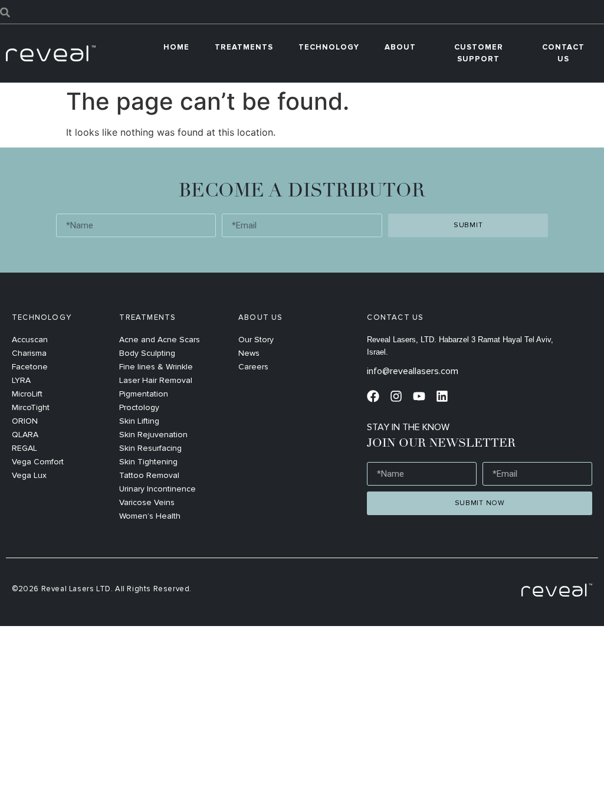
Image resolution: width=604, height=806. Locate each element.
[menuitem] (244, 48)
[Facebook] (373, 396)
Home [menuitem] (176, 47)
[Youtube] (419, 396)
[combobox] (302, 12)
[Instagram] (396, 396)
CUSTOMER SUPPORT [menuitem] (478, 53)
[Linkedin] (442, 396)
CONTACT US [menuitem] (563, 53)
